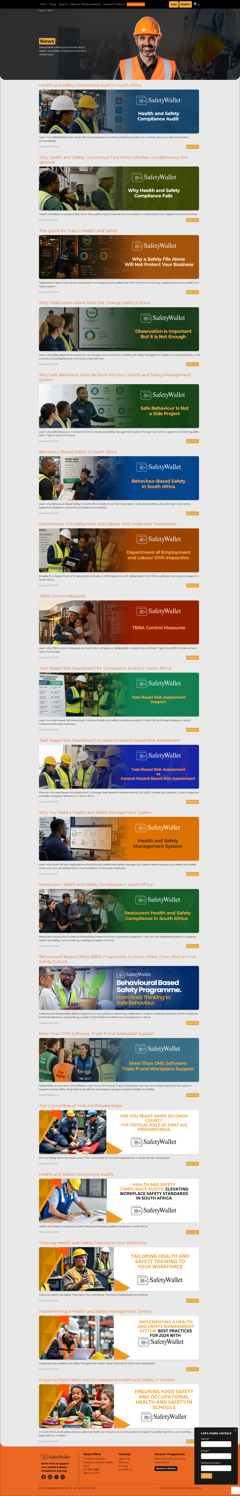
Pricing (52, 4)
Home (43, 4)
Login (174, 4)
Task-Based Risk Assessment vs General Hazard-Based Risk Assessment (109, 740)
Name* (205, 1438)
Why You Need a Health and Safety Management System (95, 812)
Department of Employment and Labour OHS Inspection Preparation (107, 523)
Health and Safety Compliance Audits (76, 1174)
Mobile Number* (211, 1462)
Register (185, 4)
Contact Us (120, 4)
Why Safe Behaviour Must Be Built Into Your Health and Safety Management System (115, 377)
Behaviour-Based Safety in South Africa (78, 451)
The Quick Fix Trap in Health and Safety (78, 230)
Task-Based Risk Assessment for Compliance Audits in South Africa (105, 668)
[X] (57, 1477)
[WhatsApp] (63, 1477)
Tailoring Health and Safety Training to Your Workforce (93, 1242)
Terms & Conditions (171, 1487)
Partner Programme (91, 4)
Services (124, 1462)
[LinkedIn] (50, 1477)
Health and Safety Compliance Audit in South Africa (90, 85)
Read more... (192, 147)
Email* (205, 1450)
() (197, 4)
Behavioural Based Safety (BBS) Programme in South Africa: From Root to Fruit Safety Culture (117, 959)
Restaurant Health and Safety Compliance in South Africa (96, 884)
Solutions (107, 4)
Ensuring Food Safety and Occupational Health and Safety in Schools (107, 1379)
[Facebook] (44, 1477)
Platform (74, 4)
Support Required (136, 4)
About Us (63, 4)
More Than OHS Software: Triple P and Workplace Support (96, 1033)
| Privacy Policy (192, 1487)
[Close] (235, 1430)
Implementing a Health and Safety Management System (95, 1311)
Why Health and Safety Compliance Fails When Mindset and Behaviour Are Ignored (113, 160)
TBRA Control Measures (62, 596)
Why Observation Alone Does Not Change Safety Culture (95, 302)
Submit (206, 1476)
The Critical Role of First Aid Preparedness (80, 1105)
